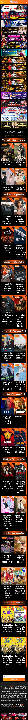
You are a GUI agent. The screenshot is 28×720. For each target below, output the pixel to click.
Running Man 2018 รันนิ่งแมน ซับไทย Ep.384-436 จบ (7, 660)
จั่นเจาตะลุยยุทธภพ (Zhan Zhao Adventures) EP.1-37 (20, 288)
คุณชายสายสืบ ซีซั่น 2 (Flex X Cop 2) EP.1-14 (7, 385)
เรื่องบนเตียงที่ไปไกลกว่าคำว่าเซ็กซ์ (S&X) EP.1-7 (20, 518)
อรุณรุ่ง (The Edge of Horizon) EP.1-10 (20, 558)
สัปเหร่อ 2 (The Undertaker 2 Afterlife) (7, 219)
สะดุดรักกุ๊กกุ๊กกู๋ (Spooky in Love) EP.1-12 (7, 356)
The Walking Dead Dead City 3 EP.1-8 (20, 449)
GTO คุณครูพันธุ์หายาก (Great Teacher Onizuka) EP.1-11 (20, 487)
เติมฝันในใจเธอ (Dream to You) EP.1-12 (20, 385)
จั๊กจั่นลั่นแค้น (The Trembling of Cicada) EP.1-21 (7, 319)
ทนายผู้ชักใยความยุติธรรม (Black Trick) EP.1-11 (7, 485)
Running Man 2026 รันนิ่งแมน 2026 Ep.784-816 (7, 628)
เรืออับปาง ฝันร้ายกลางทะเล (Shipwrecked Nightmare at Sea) (20, 251)
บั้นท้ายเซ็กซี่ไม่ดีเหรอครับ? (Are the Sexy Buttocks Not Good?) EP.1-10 (7, 521)
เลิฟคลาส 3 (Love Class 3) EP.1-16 (20, 355)
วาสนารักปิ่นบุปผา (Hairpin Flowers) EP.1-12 (7, 288)
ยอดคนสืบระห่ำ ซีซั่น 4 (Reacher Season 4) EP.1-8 (7, 420)
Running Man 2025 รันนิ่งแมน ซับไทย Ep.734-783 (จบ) (20, 629)
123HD (14, 706)
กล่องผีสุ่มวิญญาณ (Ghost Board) (7, 248)
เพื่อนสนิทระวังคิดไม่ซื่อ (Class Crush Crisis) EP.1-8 (20, 589)
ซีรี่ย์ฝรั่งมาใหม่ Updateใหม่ (14, 394)
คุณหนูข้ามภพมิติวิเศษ (20, 188)
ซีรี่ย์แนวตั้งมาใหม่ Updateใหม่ (14, 140)
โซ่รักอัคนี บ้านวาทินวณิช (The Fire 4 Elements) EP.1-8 (7, 592)
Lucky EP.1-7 (20, 416)
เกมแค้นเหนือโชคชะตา (7, 188)
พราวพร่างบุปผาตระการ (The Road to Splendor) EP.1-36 (20, 320)
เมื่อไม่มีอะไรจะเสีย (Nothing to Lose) (20, 219)
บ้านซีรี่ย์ (11, 686)
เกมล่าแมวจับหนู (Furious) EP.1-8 (7, 450)
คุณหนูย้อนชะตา (7, 163)
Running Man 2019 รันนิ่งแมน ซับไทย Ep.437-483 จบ (20, 660)
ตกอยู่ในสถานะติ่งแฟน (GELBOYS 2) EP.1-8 (7, 559)
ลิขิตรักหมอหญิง (20, 163)
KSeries (23, 704)
